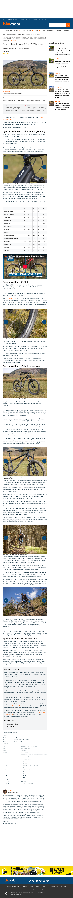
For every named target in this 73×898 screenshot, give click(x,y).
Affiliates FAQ (13, 40)
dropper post (12, 298)
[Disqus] (26, 846)
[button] (25, 169)
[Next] (44, 167)
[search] (68, 25)
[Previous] (6, 167)
